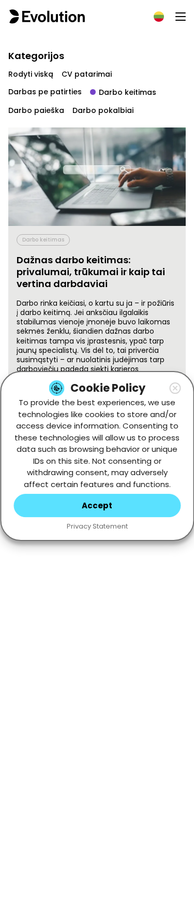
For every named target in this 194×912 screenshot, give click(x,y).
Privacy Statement (97, 526)
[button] (175, 388)
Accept (97, 505)
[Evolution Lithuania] (47, 16)
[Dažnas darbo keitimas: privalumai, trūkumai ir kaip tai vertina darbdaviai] (97, 176)
